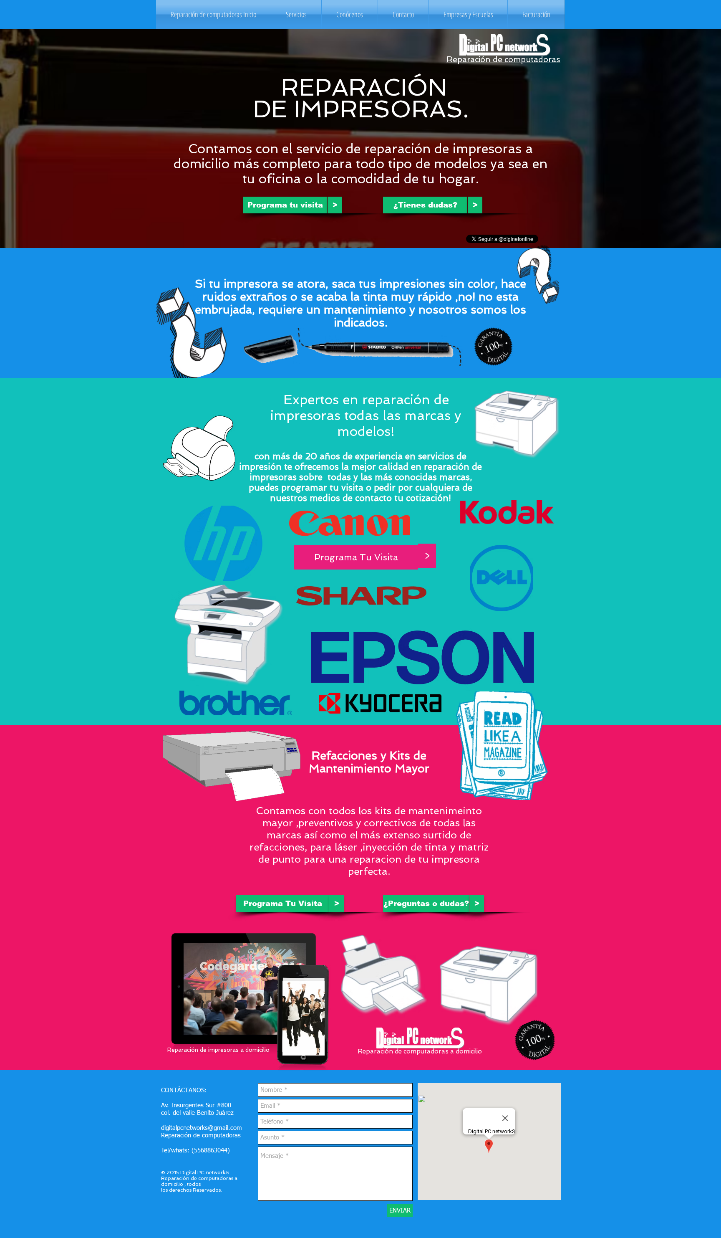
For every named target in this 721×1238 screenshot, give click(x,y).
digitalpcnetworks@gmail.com (201, 1128)
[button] (296, 14)
